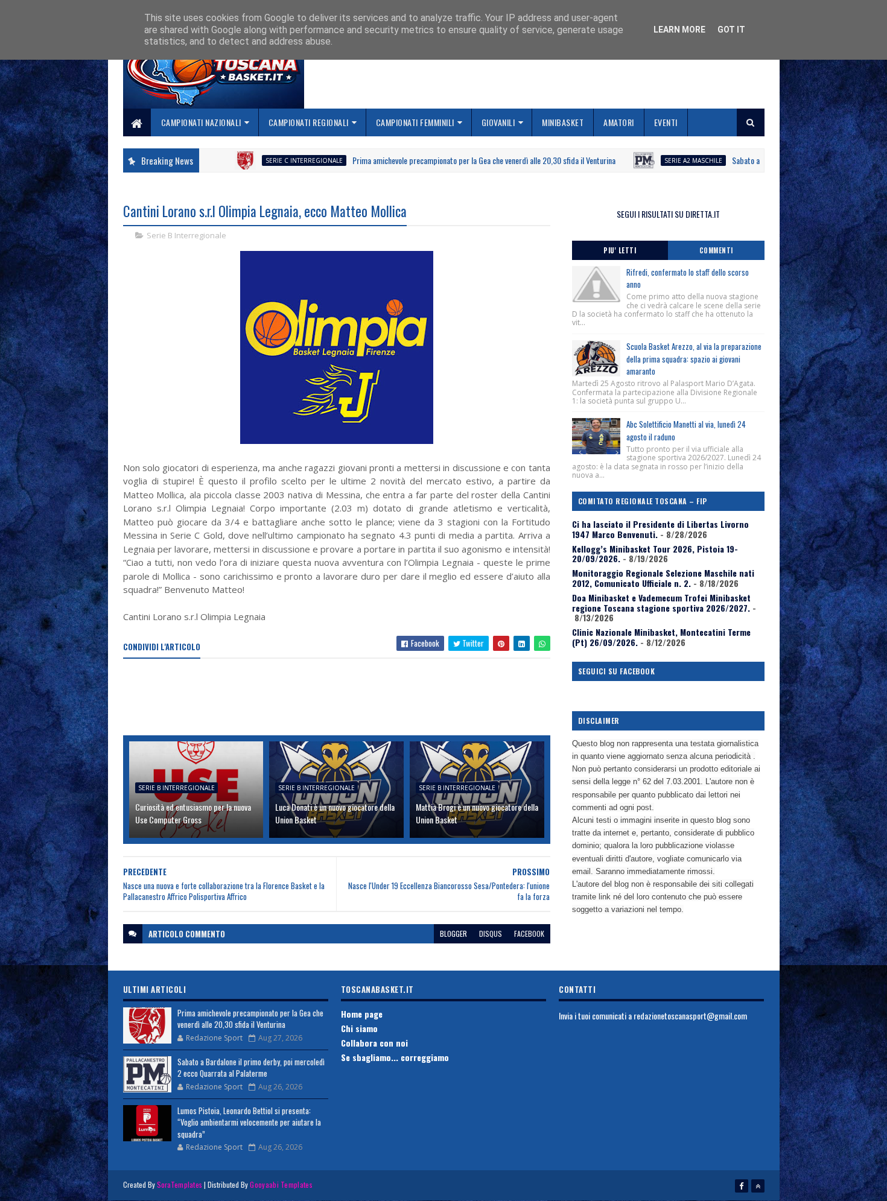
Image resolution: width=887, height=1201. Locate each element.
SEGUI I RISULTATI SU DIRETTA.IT (668, 214)
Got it (731, 29)
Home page (362, 1013)
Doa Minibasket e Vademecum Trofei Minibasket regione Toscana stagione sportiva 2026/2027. (661, 602)
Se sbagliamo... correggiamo (395, 1057)
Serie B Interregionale (186, 235)
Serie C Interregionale (258, 160)
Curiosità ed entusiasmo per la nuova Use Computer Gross (193, 813)
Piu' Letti (619, 250)
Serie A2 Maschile (647, 160)
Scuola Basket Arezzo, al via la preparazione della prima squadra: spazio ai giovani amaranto (693, 359)
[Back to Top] (758, 1186)
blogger (453, 933)
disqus (490, 933)
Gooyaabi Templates (281, 1184)
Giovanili (498, 122)
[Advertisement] (342, 698)
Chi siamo (359, 1028)
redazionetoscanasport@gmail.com (690, 1015)
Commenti (716, 250)
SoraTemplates (180, 1184)
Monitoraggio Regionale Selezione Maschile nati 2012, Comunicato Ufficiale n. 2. (663, 577)
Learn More (679, 29)
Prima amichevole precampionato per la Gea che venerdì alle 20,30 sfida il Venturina (438, 160)
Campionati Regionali (309, 122)
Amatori (618, 122)
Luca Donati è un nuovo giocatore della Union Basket (335, 813)
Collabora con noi (374, 1042)
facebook (529, 933)
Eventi (666, 122)
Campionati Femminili (415, 122)
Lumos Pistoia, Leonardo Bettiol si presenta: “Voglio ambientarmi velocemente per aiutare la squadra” (249, 1122)
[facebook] (741, 1186)
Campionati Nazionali (201, 122)
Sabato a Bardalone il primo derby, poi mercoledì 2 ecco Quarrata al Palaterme (251, 1068)
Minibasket (562, 122)
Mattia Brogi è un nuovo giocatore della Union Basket (477, 813)
